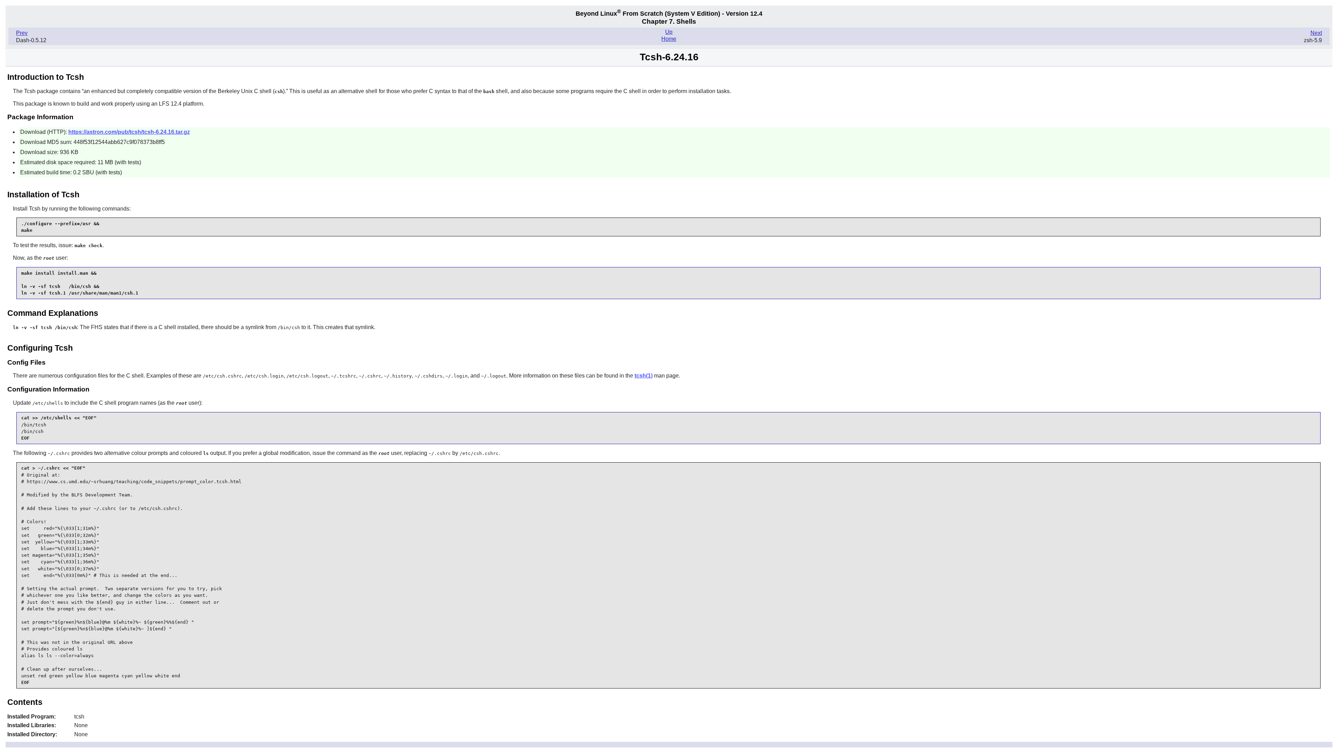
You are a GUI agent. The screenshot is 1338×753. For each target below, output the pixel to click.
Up (668, 32)
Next (1316, 33)
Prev (22, 33)
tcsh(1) (644, 376)
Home (668, 39)
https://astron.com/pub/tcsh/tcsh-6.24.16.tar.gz (129, 132)
